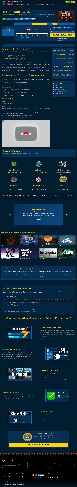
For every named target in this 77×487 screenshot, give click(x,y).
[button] (73, 2)
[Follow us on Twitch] (57, 477)
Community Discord (20, 474)
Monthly (8, 28)
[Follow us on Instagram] (55, 477)
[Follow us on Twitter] (48, 477)
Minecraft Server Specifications (47, 338)
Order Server (10, 4)
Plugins (46, 4)
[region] (38, 214)
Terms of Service (63, 474)
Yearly (8, 35)
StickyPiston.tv (19, 478)
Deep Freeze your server (13, 112)
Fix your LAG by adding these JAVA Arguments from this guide (15, 154)
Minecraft (27, 4)
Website (56, 85)
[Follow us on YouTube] (49, 479)
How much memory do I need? (61, 89)
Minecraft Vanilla (7, 474)
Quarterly (8, 31)
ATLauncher (6, 479)
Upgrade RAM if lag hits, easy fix (25, 274)
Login (68, 1)
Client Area (9, 1)
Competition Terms (64, 478)
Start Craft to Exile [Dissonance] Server (39, 445)
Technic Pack (6, 478)
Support (20, 1)
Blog (56, 4)
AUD (67, 27)
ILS (71, 27)
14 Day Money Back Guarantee (10, 465)
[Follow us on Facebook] (53, 477)
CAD (64, 27)
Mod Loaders (40, 4)
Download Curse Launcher (60, 87)
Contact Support (32, 311)
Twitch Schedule (19, 476)
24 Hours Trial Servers (66, 463)
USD (61, 27)
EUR (58, 27)
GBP (54, 27)
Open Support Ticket (52, 474)
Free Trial (52, 4)
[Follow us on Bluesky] (50, 477)
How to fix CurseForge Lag (60, 91)
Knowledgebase (15, 1)
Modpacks (34, 4)
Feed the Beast (7, 476)
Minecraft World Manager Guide (9, 358)
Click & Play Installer (59, 93)
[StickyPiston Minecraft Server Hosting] (3, 3)
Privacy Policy (63, 476)
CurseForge (6, 481)
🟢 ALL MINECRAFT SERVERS (19, 4)
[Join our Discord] (51, 479)
